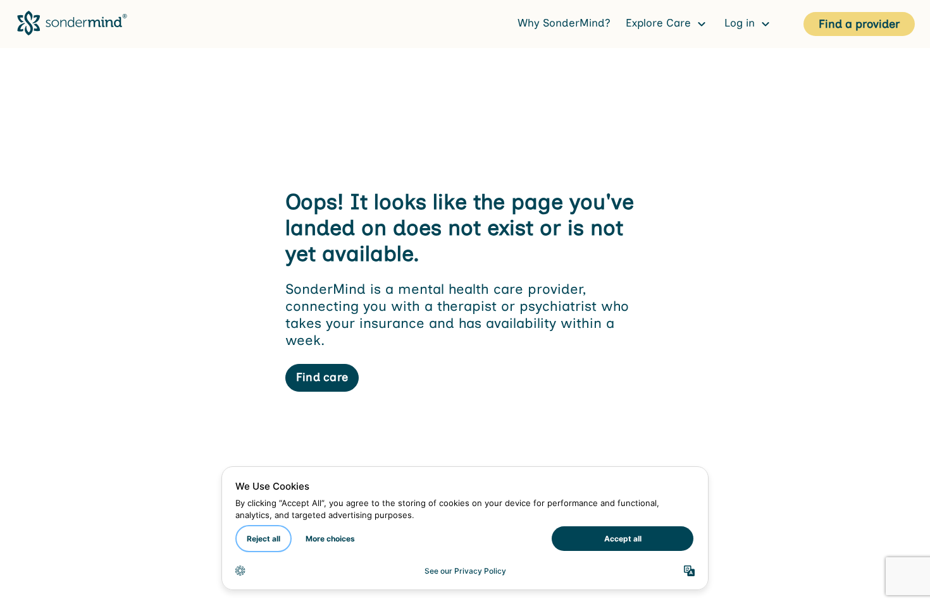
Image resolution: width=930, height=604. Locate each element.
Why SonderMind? (564, 22)
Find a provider (859, 24)
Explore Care (660, 22)
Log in (741, 22)
